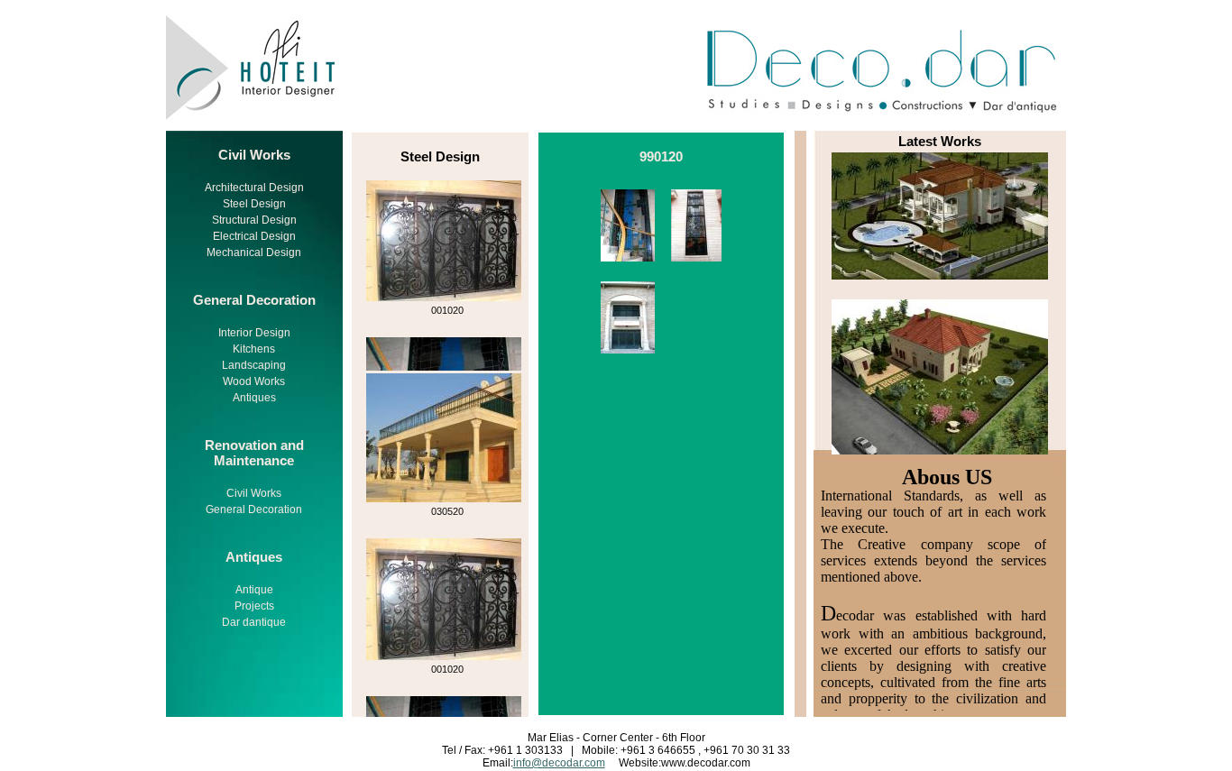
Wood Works (254, 381)
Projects (254, 606)
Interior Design (254, 332)
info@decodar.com (559, 763)
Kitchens (254, 349)
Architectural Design (254, 187)
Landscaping (254, 365)
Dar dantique (254, 622)
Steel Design (254, 203)
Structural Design (254, 220)
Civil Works (253, 493)
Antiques (254, 397)
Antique (254, 589)
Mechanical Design (254, 252)
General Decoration (254, 509)
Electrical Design (254, 236)
